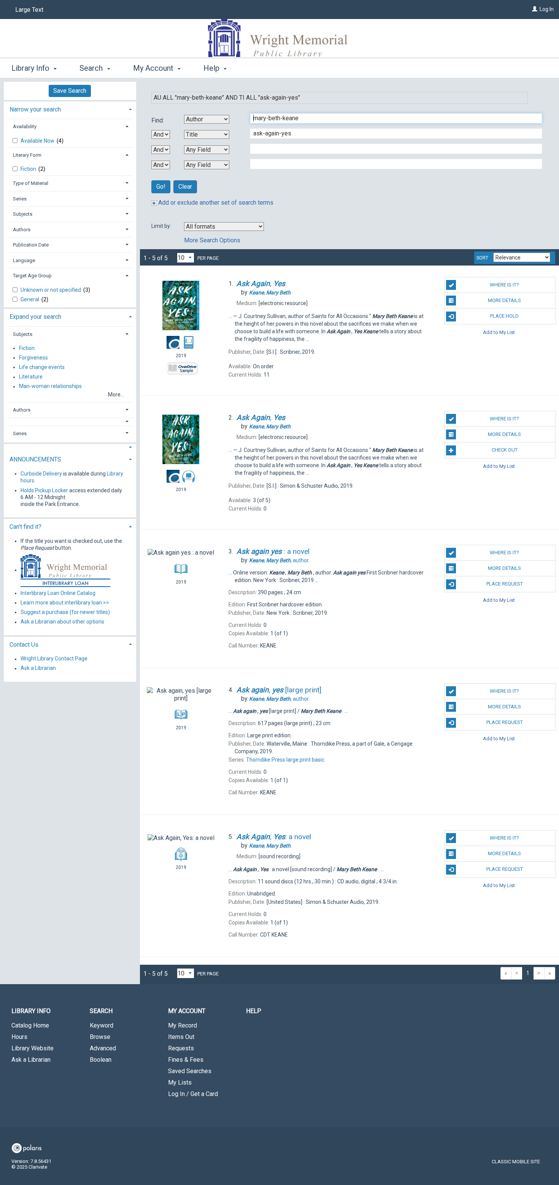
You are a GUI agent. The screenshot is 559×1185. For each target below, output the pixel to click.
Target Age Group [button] (32, 275)
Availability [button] (25, 126)
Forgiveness (33, 358)
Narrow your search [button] (35, 109)
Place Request (504, 584)
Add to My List (499, 332)
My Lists (180, 1082)
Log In (547, 9)
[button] (70, 422)
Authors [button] (21, 229)
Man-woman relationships (50, 386)
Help (253, 1011)
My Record (182, 1025)
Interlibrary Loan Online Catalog (58, 593)
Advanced (103, 1048)
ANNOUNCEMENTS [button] (35, 459)
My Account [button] (154, 68)
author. (279, 560)
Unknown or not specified (51, 290)
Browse (100, 1036)
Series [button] (20, 199)
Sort (482, 258)
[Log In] (534, 9)
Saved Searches (189, 1071)
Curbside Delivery (41, 474)
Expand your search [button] (35, 316)
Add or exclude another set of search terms (215, 202)
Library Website (32, 1048)
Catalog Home (30, 1025)
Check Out (505, 450)
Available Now (38, 141)
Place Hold (504, 316)
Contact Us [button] (24, 644)
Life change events (42, 367)
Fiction (29, 169)
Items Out (181, 1036)
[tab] (70, 108)
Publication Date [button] (31, 245)
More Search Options (212, 240)
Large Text (29, 9)
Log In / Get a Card (193, 1094)
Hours (19, 1036)
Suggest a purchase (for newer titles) (65, 612)
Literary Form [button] (27, 155)
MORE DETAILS (504, 300)
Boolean (100, 1059)
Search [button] (92, 68)
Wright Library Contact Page (54, 659)
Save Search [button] (69, 90)
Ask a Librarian (38, 668)
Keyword (101, 1025)
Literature (31, 377)
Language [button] (24, 260)
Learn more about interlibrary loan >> (65, 603)
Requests (181, 1048)
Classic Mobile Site (516, 1161)
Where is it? (504, 285)
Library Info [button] (31, 68)
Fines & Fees (185, 1059)
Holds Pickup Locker (44, 490)
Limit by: (161, 226)
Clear (185, 186)
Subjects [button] (22, 214)
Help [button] (212, 68)
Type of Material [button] (30, 183)
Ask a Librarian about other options (62, 622)
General (30, 299)
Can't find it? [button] (25, 526)
